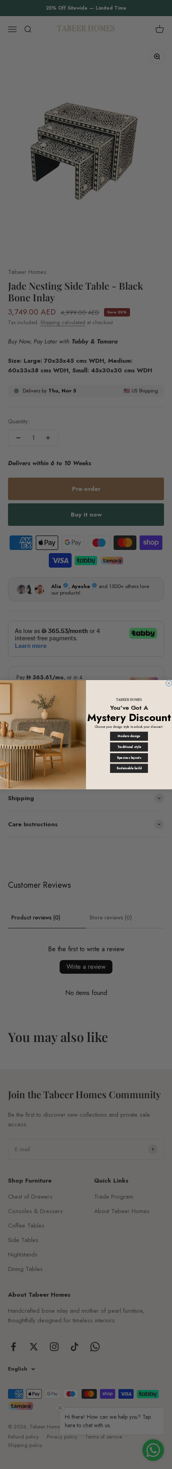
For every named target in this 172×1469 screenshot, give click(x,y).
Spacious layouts (129, 757)
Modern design (129, 736)
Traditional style (129, 747)
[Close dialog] (169, 683)
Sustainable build (129, 768)
